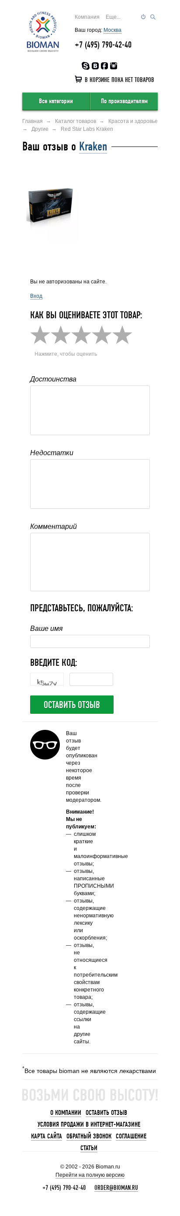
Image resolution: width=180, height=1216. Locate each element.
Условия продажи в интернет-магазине (89, 1124)
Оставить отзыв (72, 705)
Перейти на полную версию (90, 1175)
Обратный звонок (88, 1136)
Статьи (88, 1148)
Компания (87, 17)
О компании (65, 1113)
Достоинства (53, 379)
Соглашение (131, 1136)
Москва (112, 30)
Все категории (56, 101)
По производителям (124, 101)
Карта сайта (46, 1136)
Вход (36, 296)
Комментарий (53, 526)
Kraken (93, 146)
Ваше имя (46, 628)
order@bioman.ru (116, 1187)
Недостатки (51, 452)
